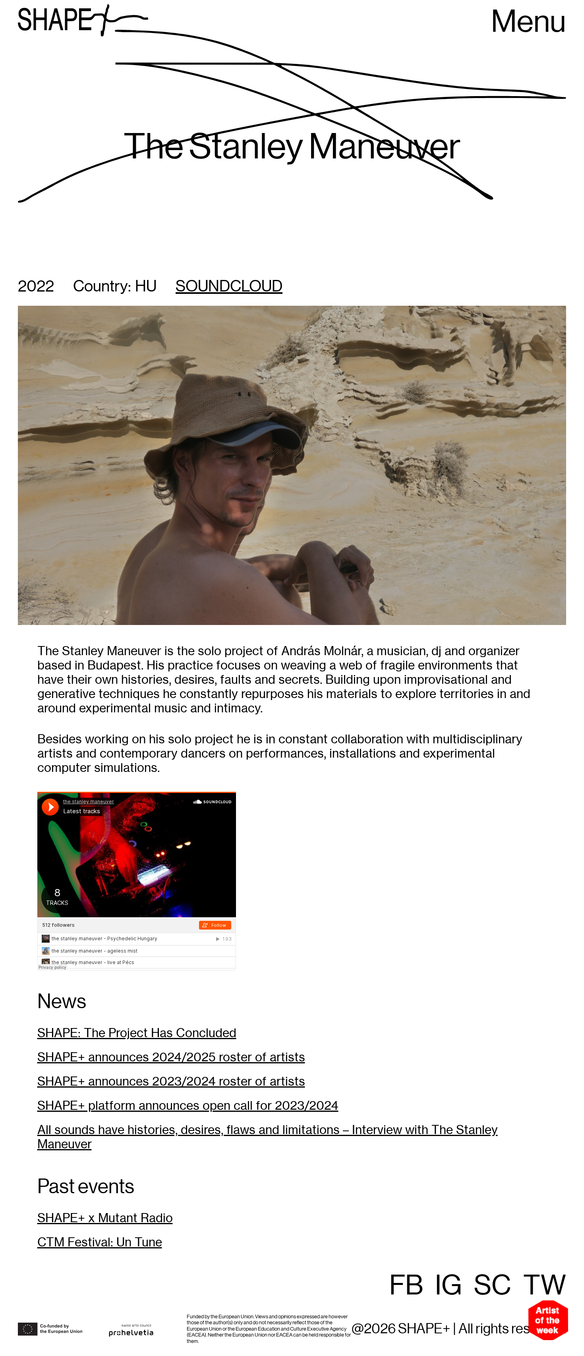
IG (448, 1286)
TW (544, 1286)
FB (406, 1286)
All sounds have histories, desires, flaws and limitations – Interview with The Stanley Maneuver (267, 1137)
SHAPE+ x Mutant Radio (105, 1218)
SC (492, 1286)
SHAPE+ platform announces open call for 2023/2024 (187, 1105)
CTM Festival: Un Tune (99, 1242)
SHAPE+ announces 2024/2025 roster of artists (171, 1057)
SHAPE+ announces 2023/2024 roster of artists (171, 1081)
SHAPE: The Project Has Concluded (136, 1033)
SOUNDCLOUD (229, 287)
